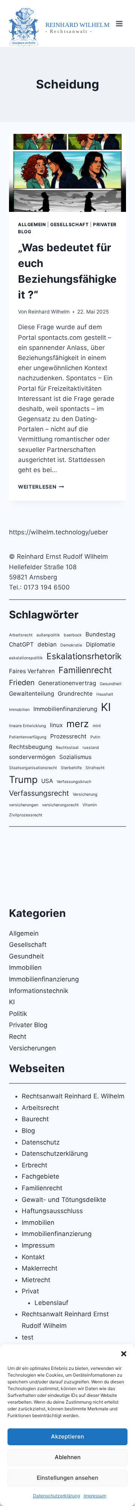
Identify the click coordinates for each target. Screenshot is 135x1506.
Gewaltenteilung (31, 693)
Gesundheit (111, 683)
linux (56, 725)
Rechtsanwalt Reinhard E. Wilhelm (73, 1096)
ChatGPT (21, 644)
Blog (28, 1130)
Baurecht (35, 1119)
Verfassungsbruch (74, 781)
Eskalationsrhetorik (84, 656)
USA (47, 780)
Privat (30, 1291)
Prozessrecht (68, 736)
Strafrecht (95, 767)
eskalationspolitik (26, 658)
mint (97, 725)
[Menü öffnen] (119, 23)
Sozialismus (75, 756)
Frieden (21, 682)
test (27, 1337)
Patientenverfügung (27, 737)
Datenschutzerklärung (56, 1495)
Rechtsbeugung (30, 746)
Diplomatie (100, 644)
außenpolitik (48, 635)
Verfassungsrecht (39, 793)
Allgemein (32, 224)
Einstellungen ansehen (67, 1477)
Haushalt (104, 694)
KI (106, 707)
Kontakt (33, 1257)
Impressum (95, 1495)
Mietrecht (36, 1280)
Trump (23, 779)
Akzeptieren (67, 1436)
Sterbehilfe (71, 767)
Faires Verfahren (32, 671)
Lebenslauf (51, 1302)
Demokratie (71, 645)
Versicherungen (32, 1048)
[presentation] (67, 173)
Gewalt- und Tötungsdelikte (64, 1199)
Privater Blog (28, 1025)
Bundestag (100, 634)
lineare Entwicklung (27, 725)
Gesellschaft (69, 224)
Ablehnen (68, 1457)
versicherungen (23, 804)
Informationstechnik (38, 990)
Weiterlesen (41, 487)
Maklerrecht (39, 1268)
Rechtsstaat (67, 747)
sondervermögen (32, 756)
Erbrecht (34, 1165)
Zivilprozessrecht (25, 815)
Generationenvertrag (67, 683)
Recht (17, 1036)
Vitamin (89, 804)
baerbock (73, 635)
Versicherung (85, 794)
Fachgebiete (40, 1176)
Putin (95, 737)
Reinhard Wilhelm (49, 312)
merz (77, 723)
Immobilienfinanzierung (65, 708)
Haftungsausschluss (52, 1211)
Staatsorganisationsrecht (33, 767)
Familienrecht (85, 670)
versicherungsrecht (60, 804)
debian (47, 644)
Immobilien (19, 709)
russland (90, 747)
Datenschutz (41, 1142)
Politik (18, 1013)
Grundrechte (75, 693)
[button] (124, 1354)
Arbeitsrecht (21, 635)
